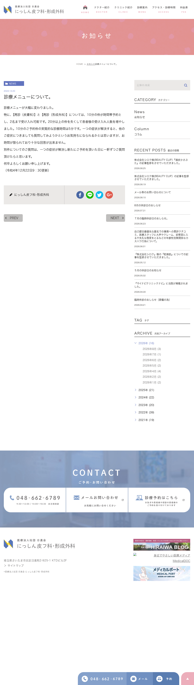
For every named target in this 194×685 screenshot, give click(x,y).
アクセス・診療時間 (164, 9)
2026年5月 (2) (152, 365)
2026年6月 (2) (152, 360)
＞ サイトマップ (14, 565)
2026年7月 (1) (152, 354)
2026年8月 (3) (152, 349)
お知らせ (91, 64)
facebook (80, 195)
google (109, 195)
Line (90, 195)
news (12, 83)
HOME (85, 12)
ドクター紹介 (102, 9)
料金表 (184, 9)
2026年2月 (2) (152, 376)
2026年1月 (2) (152, 382)
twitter (99, 195)
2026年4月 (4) (152, 371)
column (141, 131)
